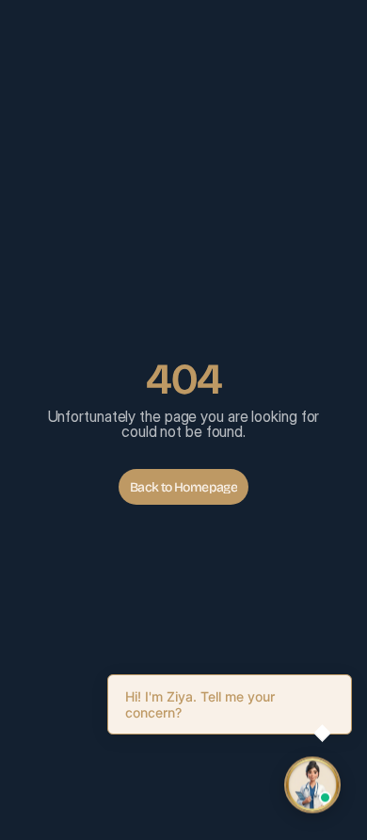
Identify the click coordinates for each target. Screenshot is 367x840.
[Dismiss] (348, 678)
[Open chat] (312, 785)
